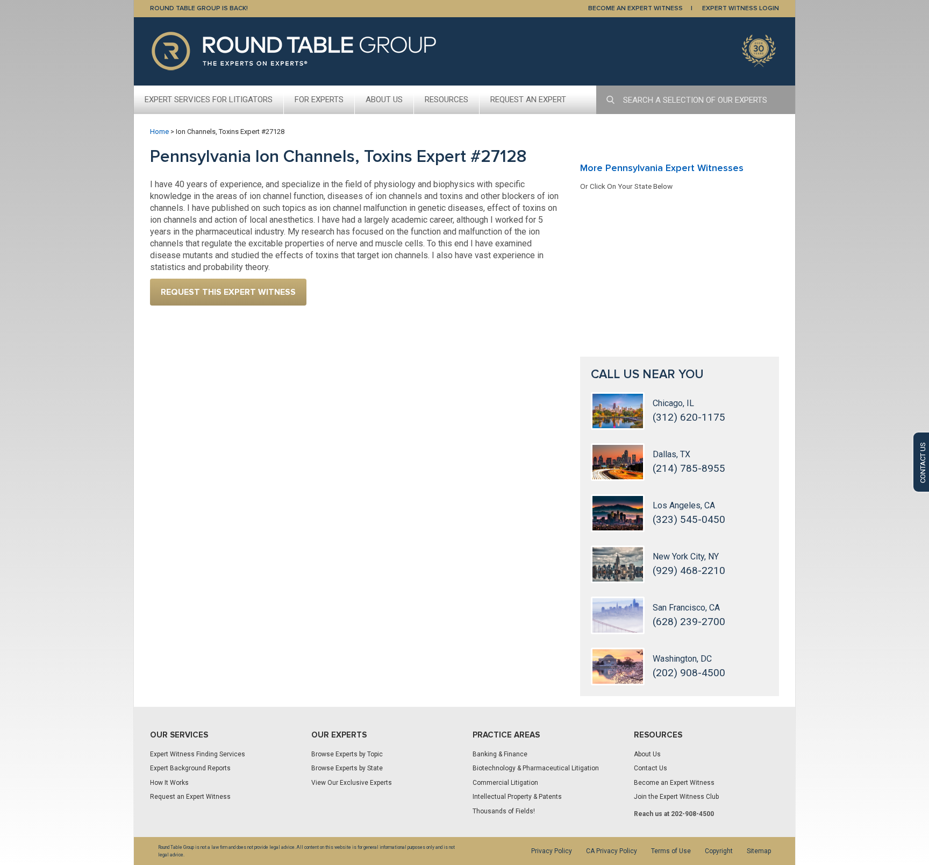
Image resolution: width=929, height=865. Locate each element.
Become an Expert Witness (674, 782)
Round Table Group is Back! (199, 8)
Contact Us (650, 768)
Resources (446, 99)
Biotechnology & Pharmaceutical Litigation (536, 768)
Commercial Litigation (505, 782)
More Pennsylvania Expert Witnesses (662, 168)
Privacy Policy (551, 851)
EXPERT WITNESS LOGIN (740, 8)
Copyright (719, 851)
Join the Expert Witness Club (676, 796)
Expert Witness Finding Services (197, 754)
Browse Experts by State (347, 768)
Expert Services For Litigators (209, 99)
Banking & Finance (500, 754)
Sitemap (759, 851)
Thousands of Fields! (504, 811)
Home (159, 131)
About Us (384, 99)
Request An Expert (528, 99)
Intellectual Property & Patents (517, 796)
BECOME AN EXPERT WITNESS (635, 8)
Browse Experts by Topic (347, 754)
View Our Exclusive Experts (351, 782)
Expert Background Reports (190, 768)
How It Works (169, 782)
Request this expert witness (228, 292)
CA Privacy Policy (611, 851)
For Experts (319, 99)
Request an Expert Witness (190, 796)
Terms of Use (671, 851)
